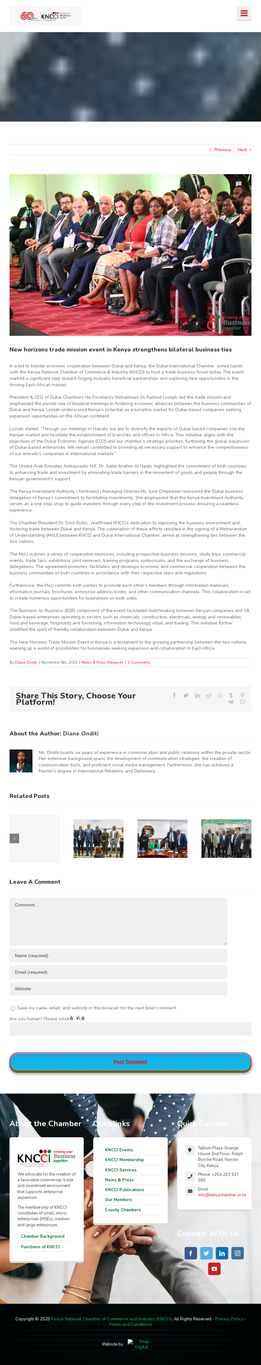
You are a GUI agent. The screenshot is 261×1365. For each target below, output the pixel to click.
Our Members (118, 1200)
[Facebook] (191, 1253)
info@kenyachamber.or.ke (222, 1195)
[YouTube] (214, 1269)
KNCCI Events (119, 1150)
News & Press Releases (102, 662)
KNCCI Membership (124, 1160)
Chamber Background (42, 1236)
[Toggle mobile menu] (244, 13)
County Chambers (123, 1210)
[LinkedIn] (222, 1253)
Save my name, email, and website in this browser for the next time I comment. (97, 1008)
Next (242, 150)
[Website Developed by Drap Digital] (141, 1344)
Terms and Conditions (130, 1324)
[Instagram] (237, 1253)
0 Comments (139, 662)
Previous (222, 150)
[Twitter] (206, 1253)
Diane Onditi (26, 662)
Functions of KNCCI (40, 1247)
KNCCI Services (121, 1170)
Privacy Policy (229, 1319)
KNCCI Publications (124, 1190)
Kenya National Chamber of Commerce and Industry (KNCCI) (111, 1319)
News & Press (119, 1180)
